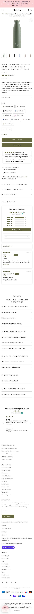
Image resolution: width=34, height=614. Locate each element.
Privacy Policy (5, 487)
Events (3, 462)
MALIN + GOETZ (6, 569)
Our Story (4, 481)
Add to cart (17, 140)
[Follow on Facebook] (2, 582)
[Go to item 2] (9, 55)
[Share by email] (14, 202)
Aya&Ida (4, 72)
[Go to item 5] (25, 55)
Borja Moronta (5, 555)
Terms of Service (6, 489)
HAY (3, 561)
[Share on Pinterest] (12, 202)
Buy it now (17, 145)
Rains (3, 572)
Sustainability (5, 484)
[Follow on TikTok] (15, 582)
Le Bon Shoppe (6, 566)
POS (17, 587)
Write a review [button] (17, 230)
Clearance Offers (6, 467)
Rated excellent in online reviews (17, 14)
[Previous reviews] (3, 157)
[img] (6, 252)
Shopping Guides (6, 465)
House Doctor (5, 564)
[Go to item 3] (14, 55)
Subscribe (7, 516)
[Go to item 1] (4, 55)
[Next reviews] (31, 157)
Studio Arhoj (5, 575)
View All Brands (6, 577)
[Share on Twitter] (9, 202)
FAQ (17, 505)
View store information (10, 172)
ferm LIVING (5, 558)
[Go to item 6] (30, 55)
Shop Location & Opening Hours (10, 451)
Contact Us (5, 473)
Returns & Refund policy (8, 454)
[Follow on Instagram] (7, 582)
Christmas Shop (6, 470)
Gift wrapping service (7, 478)
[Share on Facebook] (7, 202)
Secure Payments (6, 495)
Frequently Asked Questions (9, 448)
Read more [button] (6, 264)
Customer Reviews (7, 459)
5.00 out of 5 (21, 212)
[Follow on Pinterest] (11, 582)
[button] (5, 75)
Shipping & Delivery (7, 456)
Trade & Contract (6, 476)
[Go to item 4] (19, 55)
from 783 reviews (16, 413)
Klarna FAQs (5, 492)
